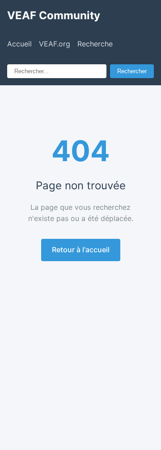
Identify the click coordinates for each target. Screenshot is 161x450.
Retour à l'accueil (81, 249)
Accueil (19, 43)
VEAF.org (54, 43)
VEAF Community (53, 15)
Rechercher (132, 71)
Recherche (95, 43)
